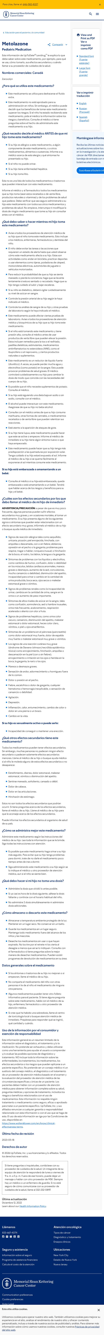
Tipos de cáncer (62, 1232)
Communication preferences (17, 1294)
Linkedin (18, 1237)
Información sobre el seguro (17, 1255)
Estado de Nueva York (65, 1259)
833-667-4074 (9, 1232)
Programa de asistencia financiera (20, 1259)
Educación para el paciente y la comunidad (24, 32)
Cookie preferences (12, 1299)
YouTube (15, 1237)
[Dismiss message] (100, 4)
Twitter (11, 1237)
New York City (61, 1255)
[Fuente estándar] (86, 59)
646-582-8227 (30, 4)
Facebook (7, 1237)
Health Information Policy (33, 1206)
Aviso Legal (8, 1304)
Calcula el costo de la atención (18, 1264)
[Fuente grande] (84, 71)
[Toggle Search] (90, 14)
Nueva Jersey (60, 1264)
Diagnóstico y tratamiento (67, 1237)
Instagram (3, 1237)
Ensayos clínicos (62, 1241)
